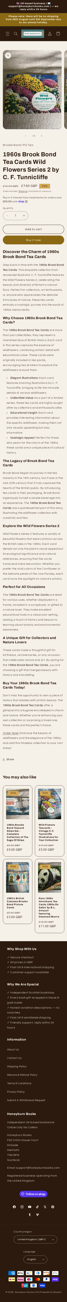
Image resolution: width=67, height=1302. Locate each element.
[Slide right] (42, 136)
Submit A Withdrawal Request (26, 1100)
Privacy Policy (16, 1092)
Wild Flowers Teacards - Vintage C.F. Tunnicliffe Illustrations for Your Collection (48, 832)
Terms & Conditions (19, 1083)
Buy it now (33, 240)
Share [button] (10, 759)
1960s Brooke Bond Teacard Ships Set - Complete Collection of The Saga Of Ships (17, 832)
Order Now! (11, 733)
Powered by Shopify (50, 1292)
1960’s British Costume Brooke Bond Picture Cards (17, 903)
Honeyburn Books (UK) (27, 1292)
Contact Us (14, 1058)
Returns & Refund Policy (22, 1075)
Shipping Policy (16, 1066)
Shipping (23, 191)
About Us (13, 1049)
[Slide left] (25, 136)
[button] (7, 33)
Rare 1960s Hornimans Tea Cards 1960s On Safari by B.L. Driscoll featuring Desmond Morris (49, 907)
